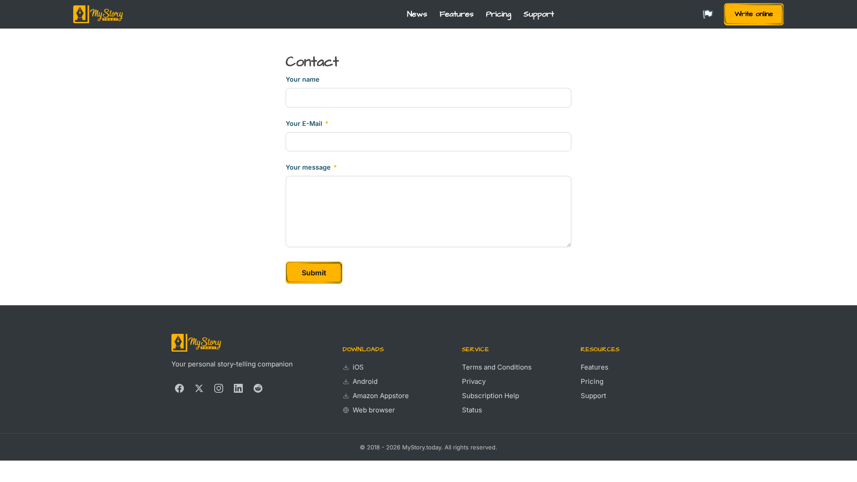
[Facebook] (179, 388)
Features (457, 14)
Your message (311, 167)
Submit (314, 272)
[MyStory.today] (98, 14)
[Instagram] (219, 388)
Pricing (498, 14)
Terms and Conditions (497, 367)
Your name (303, 79)
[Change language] (708, 14)
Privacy (474, 381)
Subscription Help (490, 395)
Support (539, 14)
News (417, 14)
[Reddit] (258, 388)
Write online (754, 14)
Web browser (374, 410)
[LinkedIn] (238, 388)
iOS (358, 367)
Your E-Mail (307, 123)
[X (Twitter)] (199, 388)
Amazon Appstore (381, 395)
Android (365, 381)
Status (472, 410)
